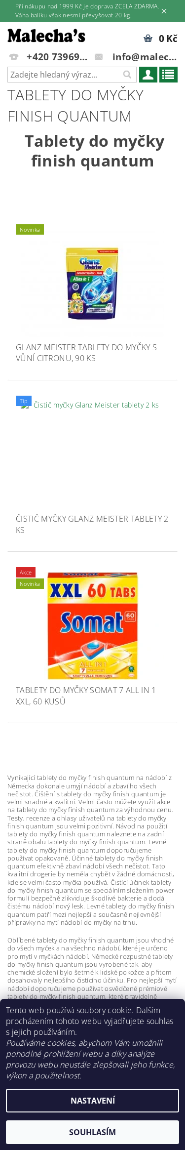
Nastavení (93, 1100)
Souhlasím (92, 1132)
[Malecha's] (46, 35)
